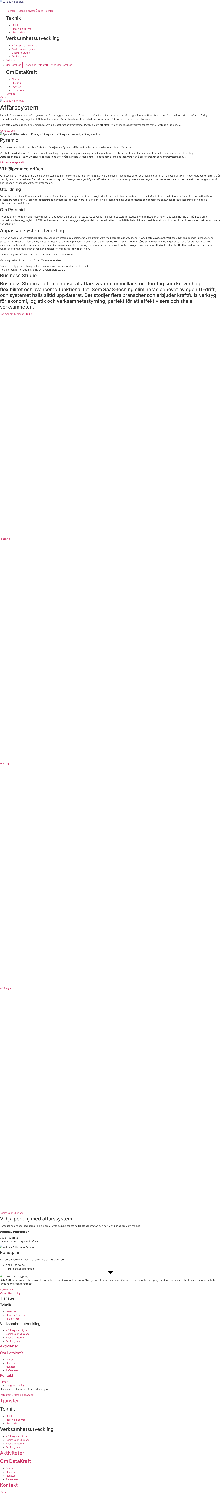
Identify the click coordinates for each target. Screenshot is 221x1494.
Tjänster (9, 1401)
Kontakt (6, 1375)
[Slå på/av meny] (2, 6)
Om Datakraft (11, 1353)
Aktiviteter (9, 1346)
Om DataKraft (15, 1461)
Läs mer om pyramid (12, 162)
